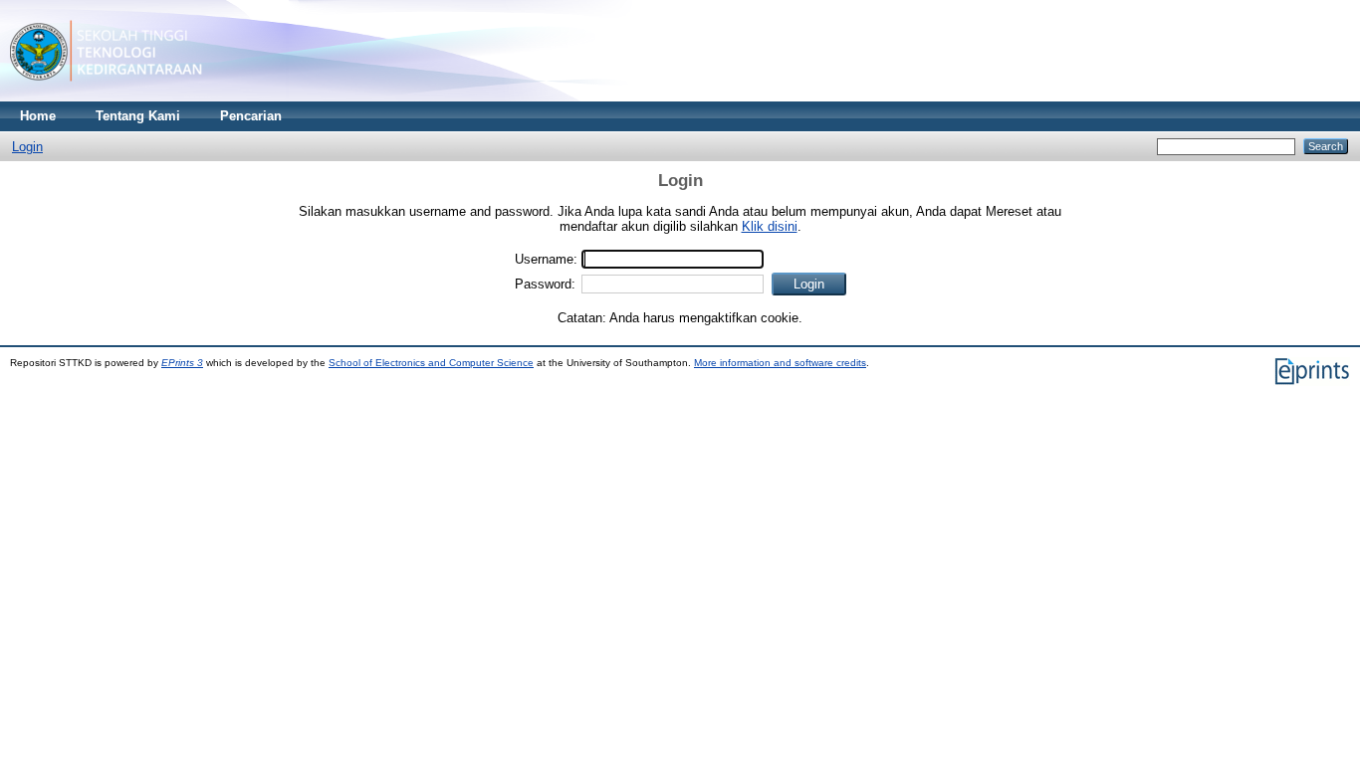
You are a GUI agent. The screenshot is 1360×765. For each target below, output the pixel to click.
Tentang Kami (138, 115)
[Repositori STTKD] (106, 97)
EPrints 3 (182, 362)
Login (27, 146)
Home (38, 115)
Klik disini (769, 226)
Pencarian (251, 115)
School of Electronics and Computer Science (431, 362)
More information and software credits (780, 362)
